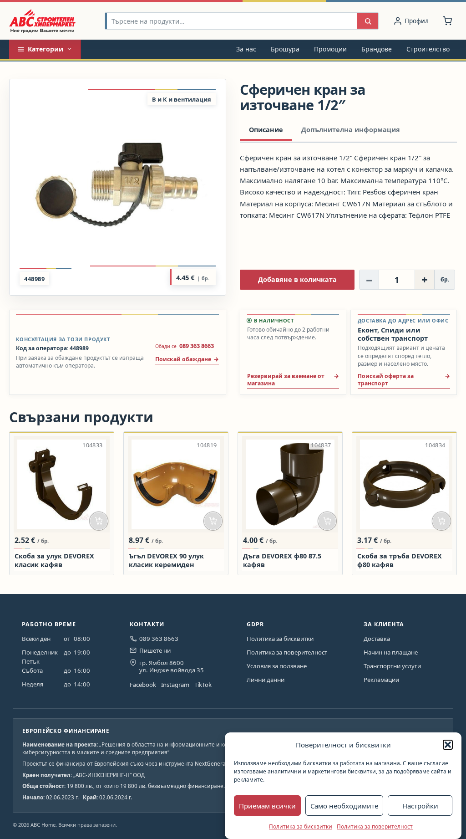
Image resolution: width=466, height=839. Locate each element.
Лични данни (265, 679)
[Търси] (367, 21)
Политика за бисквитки (300, 826)
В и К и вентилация (181, 99)
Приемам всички (267, 805)
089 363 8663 (158, 638)
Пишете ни (155, 650)
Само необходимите (344, 805)
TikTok (203, 684)
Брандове (376, 49)
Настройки (420, 805)
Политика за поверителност (375, 826)
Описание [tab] (266, 129)
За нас (246, 49)
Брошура (285, 49)
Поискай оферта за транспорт (386, 379)
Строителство (428, 49)
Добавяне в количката (297, 279)
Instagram (175, 684)
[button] (447, 744)
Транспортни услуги (392, 666)
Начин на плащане (391, 652)
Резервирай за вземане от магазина (285, 379)
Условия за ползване (277, 666)
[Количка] (447, 21)
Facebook (143, 684)
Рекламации (381, 679)
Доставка (377, 638)
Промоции (330, 49)
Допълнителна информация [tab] (350, 129)
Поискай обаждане (183, 359)
